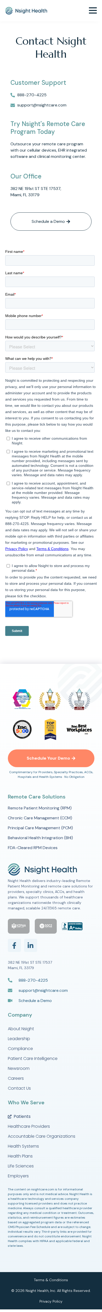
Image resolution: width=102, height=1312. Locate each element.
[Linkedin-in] (30, 945)
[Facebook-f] (14, 945)
